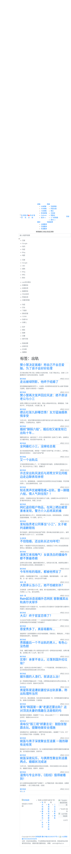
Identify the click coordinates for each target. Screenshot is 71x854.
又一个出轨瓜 (29, 460)
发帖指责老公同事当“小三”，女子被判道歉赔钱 (43, 526)
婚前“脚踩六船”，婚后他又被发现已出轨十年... (43, 431)
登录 (67, 216)
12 (24, 791)
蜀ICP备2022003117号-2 (50, 837)
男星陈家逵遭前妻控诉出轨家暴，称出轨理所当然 (43, 691)
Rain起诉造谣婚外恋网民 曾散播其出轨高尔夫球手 (44, 600)
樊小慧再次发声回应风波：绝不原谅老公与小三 (43, 397)
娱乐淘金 (23, 379)
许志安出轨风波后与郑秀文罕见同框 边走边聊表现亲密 (43, 475)
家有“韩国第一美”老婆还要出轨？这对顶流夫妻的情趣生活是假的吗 (43, 708)
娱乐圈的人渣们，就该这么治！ (40, 676)
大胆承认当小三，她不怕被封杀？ (42, 585)
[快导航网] (25, 801)
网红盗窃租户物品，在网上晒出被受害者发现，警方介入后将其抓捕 (43, 509)
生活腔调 (23, 538)
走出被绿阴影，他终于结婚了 (39, 382)
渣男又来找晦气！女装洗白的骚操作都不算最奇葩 (43, 556)
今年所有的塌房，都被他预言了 (40, 572)
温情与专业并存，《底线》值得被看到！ (43, 776)
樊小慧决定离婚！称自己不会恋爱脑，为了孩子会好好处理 (42, 366)
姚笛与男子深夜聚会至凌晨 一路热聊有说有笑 (44, 742)
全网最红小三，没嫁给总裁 (37, 446)
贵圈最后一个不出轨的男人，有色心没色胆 (43, 644)
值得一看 (23, 582)
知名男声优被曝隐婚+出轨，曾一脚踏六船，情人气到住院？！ (44, 492)
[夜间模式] (35, 853)
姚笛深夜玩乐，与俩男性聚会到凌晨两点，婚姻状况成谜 (43, 759)
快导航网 (38, 837)
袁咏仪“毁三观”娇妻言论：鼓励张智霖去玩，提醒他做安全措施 (43, 725)
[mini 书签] (35, 851)
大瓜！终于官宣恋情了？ (36, 615)
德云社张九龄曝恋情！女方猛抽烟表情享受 (43, 414)
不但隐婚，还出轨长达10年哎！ (41, 541)
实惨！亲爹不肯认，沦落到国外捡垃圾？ (43, 661)
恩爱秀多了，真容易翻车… (37, 629)
